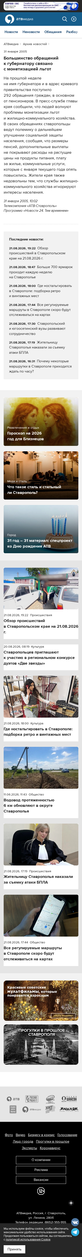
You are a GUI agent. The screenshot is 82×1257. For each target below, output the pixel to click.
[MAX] (41, 1203)
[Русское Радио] (31, 1099)
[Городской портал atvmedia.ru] (31, 1109)
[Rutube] (61, 1203)
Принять (14, 1249)
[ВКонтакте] (10, 1203)
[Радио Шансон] (69, 1099)
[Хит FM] (50, 1109)
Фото (9, 1135)
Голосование (67, 1135)
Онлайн (73, 19)
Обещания (53, 32)
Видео (20, 1135)
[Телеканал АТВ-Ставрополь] (13, 1099)
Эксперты (29, 1148)
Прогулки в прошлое (52, 1141)
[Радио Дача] (13, 1109)
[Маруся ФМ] (69, 1109)
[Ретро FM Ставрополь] (50, 1099)
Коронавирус (50, 1148)
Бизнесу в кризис (41, 1135)
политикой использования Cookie (28, 1239)
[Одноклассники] (31, 1203)
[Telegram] (21, 1203)
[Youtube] (51, 1203)
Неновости (31, 32)
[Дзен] (71, 1203)
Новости (11, 32)
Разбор (72, 32)
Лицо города (23, 1141)
